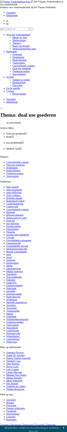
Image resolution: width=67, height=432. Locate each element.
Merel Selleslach (14, 380)
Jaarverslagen (19, 74)
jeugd (9, 257)
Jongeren (10, 260)
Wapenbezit (12, 327)
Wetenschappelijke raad (24, 48)
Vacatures (11, 12)
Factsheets (11, 411)
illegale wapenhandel (16, 251)
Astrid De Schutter (15, 355)
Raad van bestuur (21, 46)
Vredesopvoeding (21, 71)
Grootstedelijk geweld (17, 246)
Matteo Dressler (14, 378)
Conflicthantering (14, 203)
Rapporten (11, 419)
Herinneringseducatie (16, 249)
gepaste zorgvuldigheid (17, 234)
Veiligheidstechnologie (17, 319)
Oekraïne (10, 280)
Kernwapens (12, 263)
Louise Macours (14, 372)
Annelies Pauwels (15, 352)
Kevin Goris (12, 366)
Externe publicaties (15, 408)
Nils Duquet (12, 383)
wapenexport (12, 330)
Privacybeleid (19, 94)
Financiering (12, 229)
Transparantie (12, 311)
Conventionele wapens (23, 65)
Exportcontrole (13, 226)
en (7, 23)
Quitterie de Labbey (16, 386)
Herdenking (18, 57)
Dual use (10, 220)
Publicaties (11, 51)
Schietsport (11, 299)
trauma (9, 313)
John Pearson (12, 363)
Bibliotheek (12, 15)
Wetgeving (11, 342)
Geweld (10, 237)
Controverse (12, 206)
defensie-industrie (15, 215)
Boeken (10, 402)
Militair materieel (14, 271)
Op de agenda (13, 88)
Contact (10, 91)
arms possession (14, 189)
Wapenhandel (13, 336)
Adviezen (11, 399)
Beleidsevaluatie (14, 198)
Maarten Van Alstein (16, 375)
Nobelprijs (11, 274)
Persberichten (19, 82)
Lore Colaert (12, 369)
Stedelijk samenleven (16, 302)
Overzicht (17, 54)
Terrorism (11, 305)
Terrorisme (11, 308)
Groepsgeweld (13, 243)
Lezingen (10, 416)
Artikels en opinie (21, 79)
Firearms (10, 232)
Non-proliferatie (14, 277)
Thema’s (16, 43)
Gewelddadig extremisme (18, 240)
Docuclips (17, 85)
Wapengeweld (13, 333)
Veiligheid (11, 316)
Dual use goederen (21, 68)
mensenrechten (13, 268)
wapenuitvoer (13, 339)
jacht (8, 254)
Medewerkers (19, 40)
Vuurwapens (18, 63)
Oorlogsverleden (14, 285)
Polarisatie (11, 288)
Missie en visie (19, 37)
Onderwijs (11, 282)
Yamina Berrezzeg (15, 389)
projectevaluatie (14, 294)
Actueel (10, 77)
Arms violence (13, 195)
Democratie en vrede (16, 218)
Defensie (10, 212)
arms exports (12, 187)
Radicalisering (19, 60)
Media (9, 265)
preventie (10, 291)
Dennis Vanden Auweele (18, 358)
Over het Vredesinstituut (18, 34)
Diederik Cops (13, 361)
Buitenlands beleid (15, 201)
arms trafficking (14, 192)
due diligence (12, 223)
